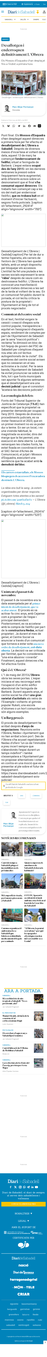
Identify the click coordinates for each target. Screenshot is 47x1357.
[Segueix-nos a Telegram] (28, 1187)
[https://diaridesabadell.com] (23, 1258)
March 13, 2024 (23, 503)
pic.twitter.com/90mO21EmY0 (16, 499)
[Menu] (2, 12)
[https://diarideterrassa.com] (23, 1273)
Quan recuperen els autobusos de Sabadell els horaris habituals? (33, 867)
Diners (36, 19)
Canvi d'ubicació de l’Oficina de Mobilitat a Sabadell (15, 1049)
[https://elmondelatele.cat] (23, 1287)
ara (21, 795)
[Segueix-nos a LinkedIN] (32, 1187)
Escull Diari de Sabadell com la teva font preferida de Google (22, 785)
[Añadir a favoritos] (39, 125)
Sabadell (10, 19)
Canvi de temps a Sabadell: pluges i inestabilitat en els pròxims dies (9, 867)
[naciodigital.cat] (29, 1304)
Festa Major (7, 1030)
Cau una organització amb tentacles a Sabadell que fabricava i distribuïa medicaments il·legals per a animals (11, 934)
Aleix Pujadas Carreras (10, 1071)
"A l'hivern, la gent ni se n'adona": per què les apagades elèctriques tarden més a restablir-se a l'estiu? (34, 934)
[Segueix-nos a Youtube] (36, 1187)
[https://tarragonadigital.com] (23, 1280)
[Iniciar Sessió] (44, 12)
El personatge (9, 1012)
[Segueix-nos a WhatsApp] (24, 1187)
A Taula (37, 4)
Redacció (5, 1054)
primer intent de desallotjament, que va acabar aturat (20, 607)
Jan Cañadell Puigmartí (10, 1006)
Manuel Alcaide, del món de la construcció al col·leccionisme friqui (15, 1018)
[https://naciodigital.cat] (23, 1265)
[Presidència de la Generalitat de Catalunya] (17, 1232)
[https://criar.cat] (23, 1295)
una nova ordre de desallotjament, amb (22, 647)
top (6, 802)
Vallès (24, 19)
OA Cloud (29, 1341)
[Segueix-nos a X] (15, 1187)
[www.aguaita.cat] (14, 1304)
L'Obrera (36, 795)
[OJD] (23, 1245)
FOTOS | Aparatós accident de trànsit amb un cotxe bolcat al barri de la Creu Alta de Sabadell (35, 900)
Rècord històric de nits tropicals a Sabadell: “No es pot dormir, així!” (14, 1001)
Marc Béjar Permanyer (23, 107)
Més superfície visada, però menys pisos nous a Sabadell (11, 898)
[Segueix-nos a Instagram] (20, 1187)
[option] (23, 85)
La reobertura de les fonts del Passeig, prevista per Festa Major (15, 1065)
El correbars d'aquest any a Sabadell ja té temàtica (14, 1034)
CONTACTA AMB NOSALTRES (23, 1204)
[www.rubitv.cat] (40, 1320)
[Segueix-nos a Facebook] (11, 1187)
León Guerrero (7, 1024)
